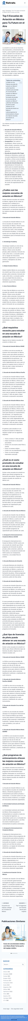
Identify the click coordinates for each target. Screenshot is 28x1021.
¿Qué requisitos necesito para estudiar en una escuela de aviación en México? (12, 90)
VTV (4, 1000)
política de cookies (13, 1018)
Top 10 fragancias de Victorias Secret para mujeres (21, 907)
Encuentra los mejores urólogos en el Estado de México (7, 907)
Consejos (6, 974)
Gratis (5, 985)
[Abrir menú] (25, 3)
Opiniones (6, 991)
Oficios (5, 989)
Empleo (5, 978)
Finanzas (5, 980)
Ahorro (5, 971)
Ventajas (5, 998)
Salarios (5, 996)
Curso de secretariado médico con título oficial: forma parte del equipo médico (14, 946)
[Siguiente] (23, 938)
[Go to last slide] (4, 938)
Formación (6, 983)
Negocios (6, 987)
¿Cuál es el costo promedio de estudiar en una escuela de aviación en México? (12, 98)
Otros (4, 994)
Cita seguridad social (17, 1008)
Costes (5, 976)
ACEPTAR (14, 1019)
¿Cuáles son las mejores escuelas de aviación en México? (11, 84)
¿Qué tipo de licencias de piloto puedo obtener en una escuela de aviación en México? (12, 106)
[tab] (12, 953)
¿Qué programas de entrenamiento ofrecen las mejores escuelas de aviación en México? (12, 115)
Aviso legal (6, 1008)
